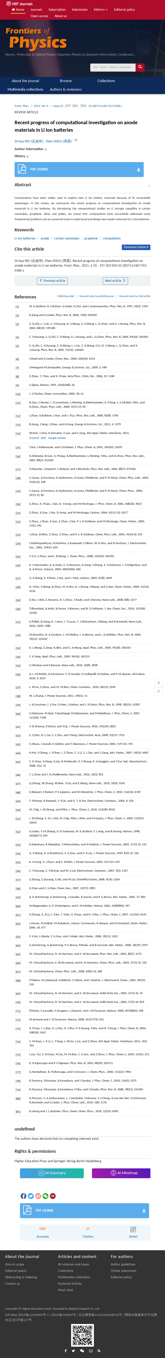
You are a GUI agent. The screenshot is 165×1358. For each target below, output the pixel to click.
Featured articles (70, 1284)
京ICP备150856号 (64, 1315)
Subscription (57, 10)
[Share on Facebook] (23, 1196)
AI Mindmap (127, 1173)
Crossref (34, 438)
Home (19, 10)
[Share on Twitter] (30, 1196)
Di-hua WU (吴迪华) (29, 141)
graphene (91, 238)
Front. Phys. (22, 106)
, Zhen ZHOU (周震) (58, 141)
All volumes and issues (73, 1264)
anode (45, 238)
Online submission (123, 1271)
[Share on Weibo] (38, 1196)
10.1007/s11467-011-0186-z (105, 106)
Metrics (99, 10)
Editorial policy (124, 10)
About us (61, 16)
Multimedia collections (25, 90)
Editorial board (15, 1271)
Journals (36, 10)
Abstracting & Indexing (21, 1277)
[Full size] (158, 692)
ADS (43, 438)
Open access (39, 16)
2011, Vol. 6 (41, 106)
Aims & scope (14, 1264)
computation (112, 238)
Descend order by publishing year (96, 296)
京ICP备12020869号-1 (33, 1315)
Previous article (54, 281)
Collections (106, 81)
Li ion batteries (25, 238)
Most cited (65, 1290)
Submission (79, 10)
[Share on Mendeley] (52, 1196)
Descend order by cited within (134, 296)
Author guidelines (123, 1264)
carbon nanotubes (66, 238)
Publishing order (65, 296)
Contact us (12, 1284)
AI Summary (55, 1173)
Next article (113, 281)
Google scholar (57, 438)
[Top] (158, 683)
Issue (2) (58, 106)
